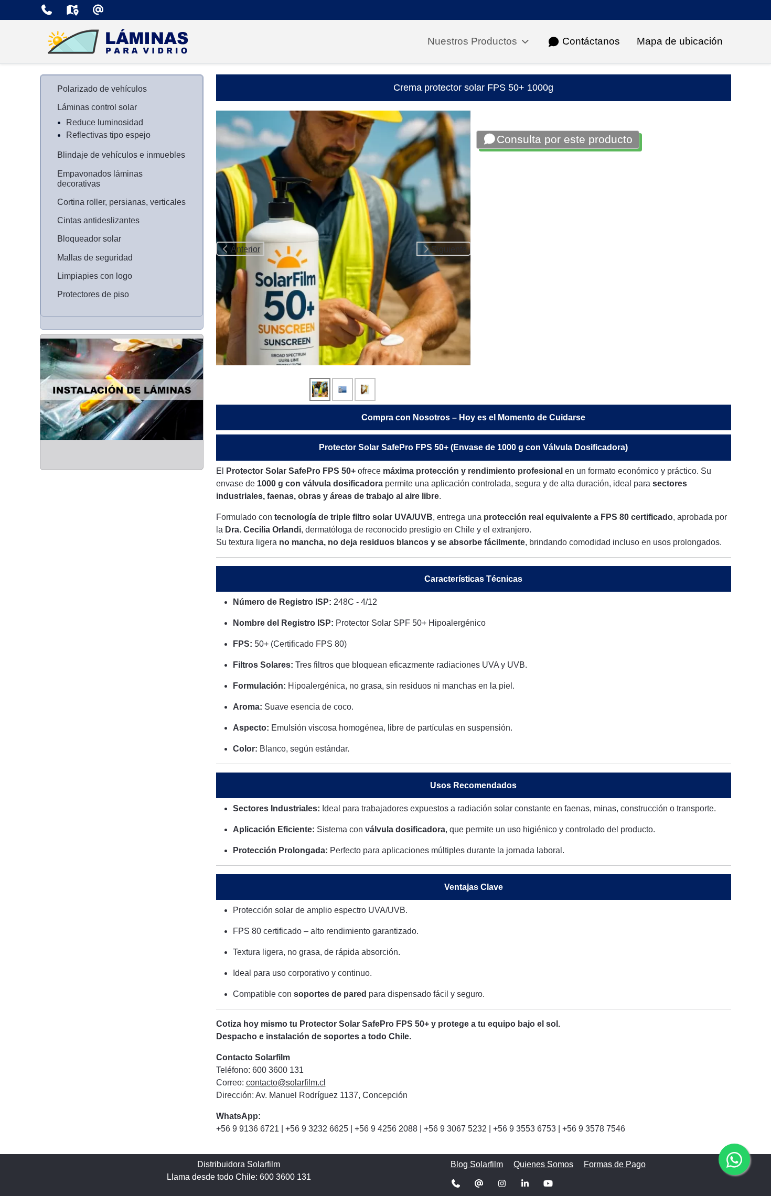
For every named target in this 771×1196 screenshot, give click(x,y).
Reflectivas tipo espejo (108, 135)
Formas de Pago (615, 1164)
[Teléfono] (456, 1183)
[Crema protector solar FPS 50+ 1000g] (343, 237)
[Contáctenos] (46, 10)
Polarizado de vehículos (102, 88)
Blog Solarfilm (477, 1164)
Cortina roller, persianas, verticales (121, 202)
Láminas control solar (97, 107)
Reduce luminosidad (104, 122)
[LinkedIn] (525, 1183)
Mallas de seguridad (95, 257)
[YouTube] (548, 1183)
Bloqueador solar (89, 238)
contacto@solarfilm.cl (286, 1082)
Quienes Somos (543, 1164)
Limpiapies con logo (94, 275)
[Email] (479, 1183)
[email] (97, 10)
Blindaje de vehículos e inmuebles (121, 154)
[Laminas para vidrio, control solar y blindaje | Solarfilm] (118, 42)
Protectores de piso (93, 294)
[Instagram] (502, 1183)
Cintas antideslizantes (98, 220)
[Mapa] (72, 10)
